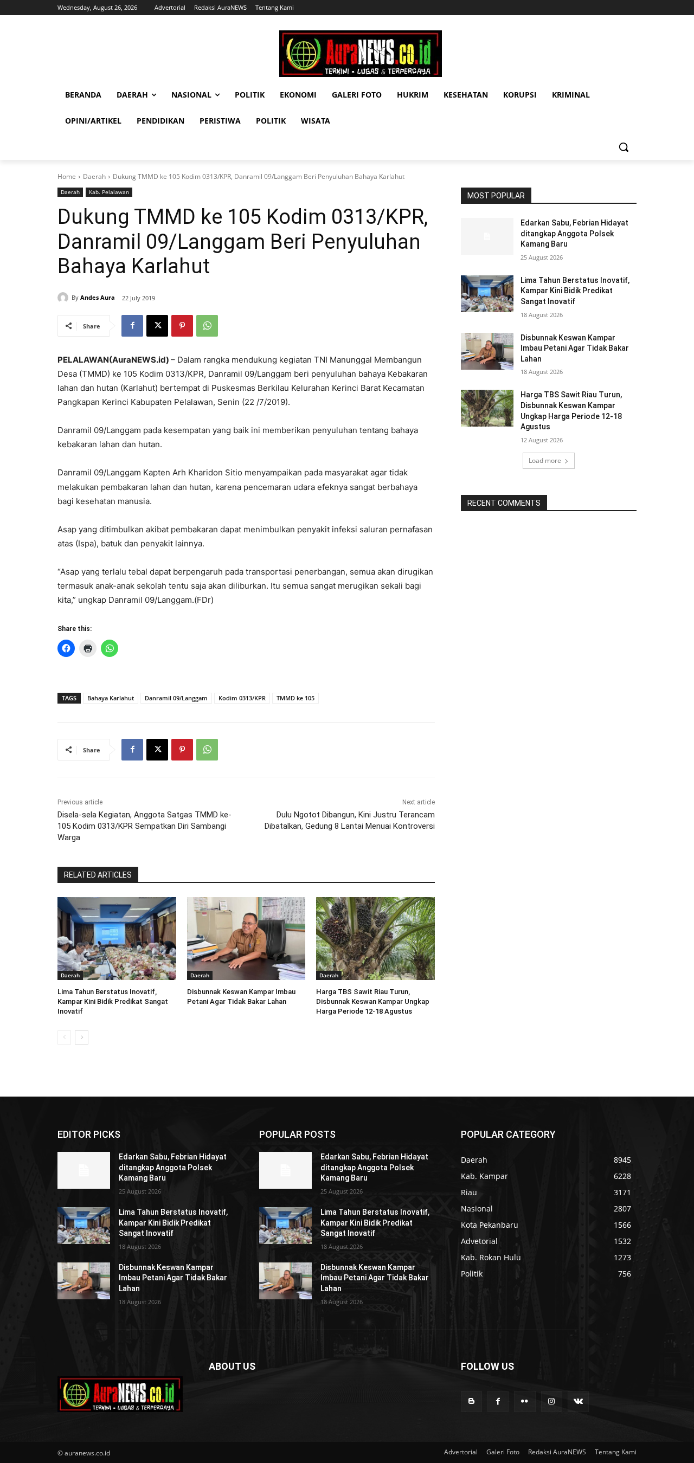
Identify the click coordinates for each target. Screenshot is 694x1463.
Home (66, 176)
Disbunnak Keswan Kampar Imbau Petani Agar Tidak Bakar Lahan (574, 348)
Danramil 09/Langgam (176, 698)
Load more (545, 460)
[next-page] (81, 1037)
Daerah (94, 176)
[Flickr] (524, 1401)
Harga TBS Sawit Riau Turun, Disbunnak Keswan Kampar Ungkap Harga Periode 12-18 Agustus (372, 1001)
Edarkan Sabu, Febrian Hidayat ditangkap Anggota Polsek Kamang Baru (574, 233)
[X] (157, 326)
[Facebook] (132, 326)
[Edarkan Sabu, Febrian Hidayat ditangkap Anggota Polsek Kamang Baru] (487, 236)
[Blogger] (471, 1401)
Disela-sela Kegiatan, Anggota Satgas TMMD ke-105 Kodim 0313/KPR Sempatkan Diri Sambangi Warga (144, 826)
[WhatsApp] (207, 326)
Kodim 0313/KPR (242, 698)
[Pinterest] (182, 326)
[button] (624, 147)
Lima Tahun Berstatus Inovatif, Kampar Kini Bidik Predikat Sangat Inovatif (112, 1001)
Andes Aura (97, 297)
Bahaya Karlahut (110, 698)
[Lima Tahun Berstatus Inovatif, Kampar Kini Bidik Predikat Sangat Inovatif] (116, 938)
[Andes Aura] (64, 297)
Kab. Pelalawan (109, 192)
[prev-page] (64, 1037)
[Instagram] (551, 1401)
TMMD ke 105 (295, 698)
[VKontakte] (578, 1401)
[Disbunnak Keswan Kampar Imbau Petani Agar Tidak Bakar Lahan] (246, 938)
